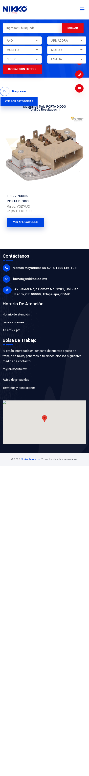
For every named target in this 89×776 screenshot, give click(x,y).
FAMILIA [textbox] (56, 59)
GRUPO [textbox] (12, 59)
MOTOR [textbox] (56, 50)
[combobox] (22, 40)
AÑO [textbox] (10, 40)
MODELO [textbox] (13, 50)
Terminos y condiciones (19, 388)
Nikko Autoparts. (31, 459)
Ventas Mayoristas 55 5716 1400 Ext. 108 (44, 268)
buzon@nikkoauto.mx (30, 279)
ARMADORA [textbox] (59, 40)
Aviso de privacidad (16, 379)
